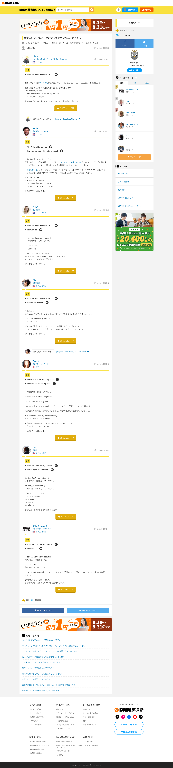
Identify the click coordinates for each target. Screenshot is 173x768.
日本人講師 (34, 721)
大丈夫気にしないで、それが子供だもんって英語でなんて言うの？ (48, 685)
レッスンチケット (89, 724)
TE (126, 147)
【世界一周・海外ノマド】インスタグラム (70, 351)
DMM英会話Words (37, 749)
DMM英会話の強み (37, 717)
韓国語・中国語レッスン (65, 717)
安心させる (43, 83)
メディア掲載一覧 (63, 751)
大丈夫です (64, 162)
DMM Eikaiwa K (132, 89)
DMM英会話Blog (36, 753)
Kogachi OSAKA (132, 124)
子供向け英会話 (62, 721)
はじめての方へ (35, 709)
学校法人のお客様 (129, 732)
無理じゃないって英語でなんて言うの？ (38, 668)
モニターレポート (36, 724)
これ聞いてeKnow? (63, 728)
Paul (127, 101)
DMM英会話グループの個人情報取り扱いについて (69, 746)
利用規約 (121, 189)
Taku (127, 136)
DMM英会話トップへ (126, 198)
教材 (84, 721)
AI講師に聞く (132, 10)
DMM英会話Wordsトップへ (129, 206)
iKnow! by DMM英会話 (38, 741)
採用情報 (59, 755)
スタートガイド (35, 713)
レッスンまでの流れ (90, 713)
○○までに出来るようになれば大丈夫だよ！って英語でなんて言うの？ (49, 651)
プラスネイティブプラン (65, 713)
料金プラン (60, 709)
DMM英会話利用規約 (64, 741)
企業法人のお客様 (129, 724)
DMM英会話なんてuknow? (40, 745)
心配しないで (76, 162)
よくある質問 (123, 181)
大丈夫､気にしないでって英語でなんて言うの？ (41, 662)
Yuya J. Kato (130, 113)
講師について (88, 709)
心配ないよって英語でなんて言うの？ (37, 679)
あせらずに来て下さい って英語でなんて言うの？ (42, 640)
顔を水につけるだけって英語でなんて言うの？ (40, 690)
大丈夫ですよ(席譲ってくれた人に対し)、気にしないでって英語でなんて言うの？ (54, 645)
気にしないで (32, 170)
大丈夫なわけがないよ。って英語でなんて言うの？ (42, 673)
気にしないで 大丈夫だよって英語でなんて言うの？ (43, 657)
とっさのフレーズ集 (90, 745)
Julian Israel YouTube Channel (66, 119)
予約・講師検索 (89, 717)
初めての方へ (123, 173)
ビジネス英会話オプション (66, 724)
